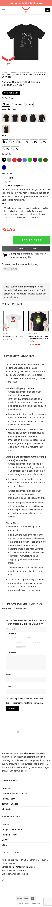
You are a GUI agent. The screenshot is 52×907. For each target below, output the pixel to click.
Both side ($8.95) (15, 185)
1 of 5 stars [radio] (9, 637)
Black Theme (39, 72)
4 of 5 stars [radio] (28, 642)
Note (4, 203)
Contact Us (7, 824)
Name (9, 674)
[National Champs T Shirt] (13, 321)
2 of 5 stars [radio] (22, 637)
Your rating (11, 633)
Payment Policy (9, 835)
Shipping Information (12, 829)
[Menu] (3, 10)
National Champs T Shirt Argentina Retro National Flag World (38, 338)
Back (10, 182)
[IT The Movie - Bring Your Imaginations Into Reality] (26, 10)
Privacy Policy (8, 799)
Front (10, 178)
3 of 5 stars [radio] (11, 642)
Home (4, 72)
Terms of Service (10, 804)
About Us (6, 788)
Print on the (7, 173)
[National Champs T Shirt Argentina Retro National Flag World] (38, 321)
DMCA (5, 840)
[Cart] (47, 10)
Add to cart (32, 240)
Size (4, 135)
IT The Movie (28, 753)
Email (9, 686)
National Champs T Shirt (13, 336)
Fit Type (6, 98)
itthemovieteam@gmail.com (21, 867)
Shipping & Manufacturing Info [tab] (19, 356)
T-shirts (26, 72)
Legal (4, 845)
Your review (12, 652)
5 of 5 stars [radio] (11, 647)
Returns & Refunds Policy (14, 793)
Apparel (15, 72)
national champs (10, 269)
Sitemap (6, 809)
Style (5, 109)
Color (5, 154)
